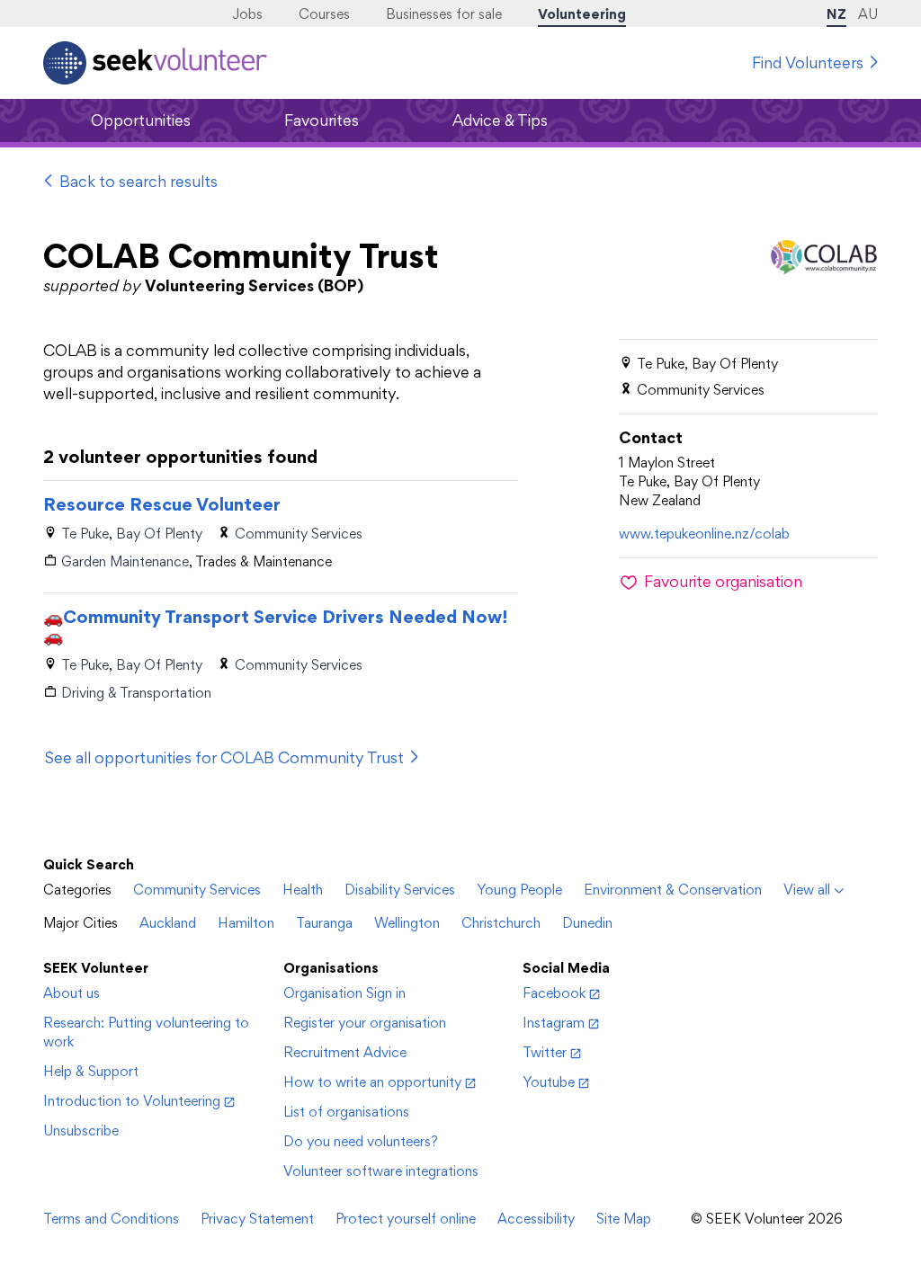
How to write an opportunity (372, 1081)
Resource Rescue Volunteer (162, 504)
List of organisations (346, 1111)
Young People (519, 889)
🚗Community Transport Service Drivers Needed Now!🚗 (275, 626)
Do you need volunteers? (360, 1141)
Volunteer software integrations (380, 1170)
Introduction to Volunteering (131, 1100)
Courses (324, 13)
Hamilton (246, 922)
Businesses (444, 13)
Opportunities (141, 120)
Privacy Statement (257, 1218)
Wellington (407, 922)
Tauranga (324, 922)
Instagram (554, 1022)
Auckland (167, 922)
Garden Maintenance (125, 561)
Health (302, 889)
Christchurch (501, 922)
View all (806, 889)
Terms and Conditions (111, 1218)
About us (71, 992)
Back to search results (138, 181)
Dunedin (587, 922)
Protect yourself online (405, 1218)
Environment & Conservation (673, 889)
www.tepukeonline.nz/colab (704, 533)
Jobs (247, 13)
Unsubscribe (81, 1130)
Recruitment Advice (345, 1052)
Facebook (554, 992)
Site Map (623, 1218)
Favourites (321, 120)
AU (868, 13)
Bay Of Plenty (159, 533)
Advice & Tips (500, 120)
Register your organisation (364, 1022)
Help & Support (91, 1071)
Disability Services (399, 889)
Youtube (549, 1081)
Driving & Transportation (136, 692)
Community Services (298, 533)
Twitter (545, 1052)
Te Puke (85, 533)
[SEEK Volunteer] (155, 63)
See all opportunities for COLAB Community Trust (224, 757)
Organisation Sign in (344, 992)
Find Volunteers (807, 62)
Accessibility (536, 1218)
